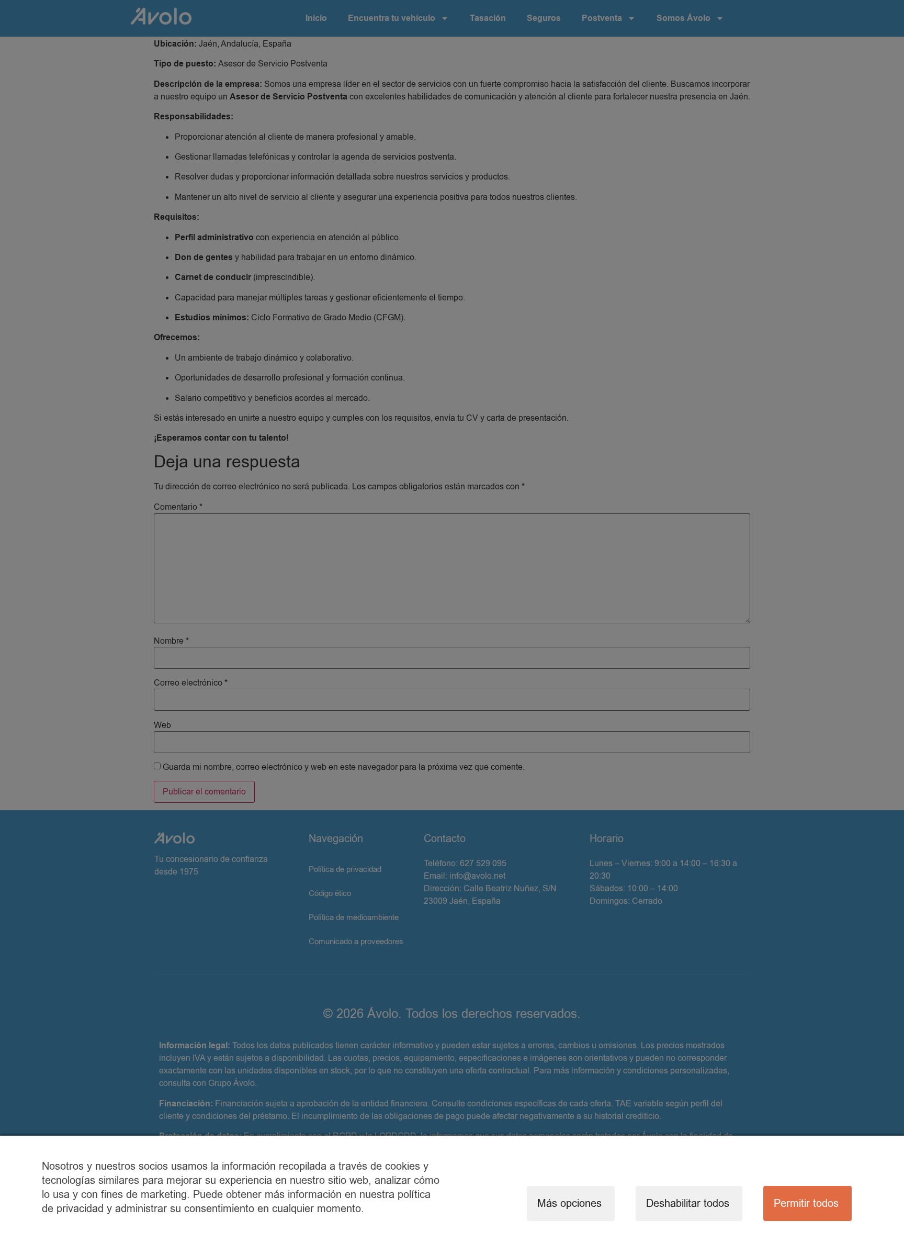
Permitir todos (806, 1203)
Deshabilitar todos (687, 1203)
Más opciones (569, 1203)
